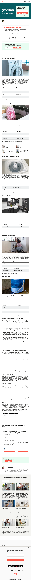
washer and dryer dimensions (8, 361)
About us (3, 547)
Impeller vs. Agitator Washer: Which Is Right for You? (10, 147)
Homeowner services (4, 540)
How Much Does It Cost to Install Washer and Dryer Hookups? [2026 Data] (10, 151)
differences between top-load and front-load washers (10, 79)
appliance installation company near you (8, 410)
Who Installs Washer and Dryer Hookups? (24, 151)
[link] (9, 444)
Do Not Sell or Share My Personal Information (15, 578)
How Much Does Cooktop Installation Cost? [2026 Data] (24, 147)
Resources (3, 545)
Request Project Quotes (22, 13)
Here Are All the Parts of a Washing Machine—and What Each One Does (22, 494)
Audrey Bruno (18, 491)
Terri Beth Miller (18, 508)
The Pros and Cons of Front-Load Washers (7, 530)
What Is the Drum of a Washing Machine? (7, 510)
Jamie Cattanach (10, 20)
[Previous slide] (3, 454)
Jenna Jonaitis (18, 527)
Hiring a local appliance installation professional (11, 37)
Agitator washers (18, 177)
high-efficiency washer (16, 321)
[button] (3, 454)
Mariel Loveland (4, 527)
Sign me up (15, 559)
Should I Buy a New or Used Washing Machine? (22, 510)
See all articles (5, 480)
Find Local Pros (17, 47)
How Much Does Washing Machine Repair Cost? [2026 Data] (8, 494)
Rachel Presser (4, 508)
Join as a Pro (25, 1)
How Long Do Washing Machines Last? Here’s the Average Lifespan (22, 530)
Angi (2, 491)
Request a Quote (9, 451)
